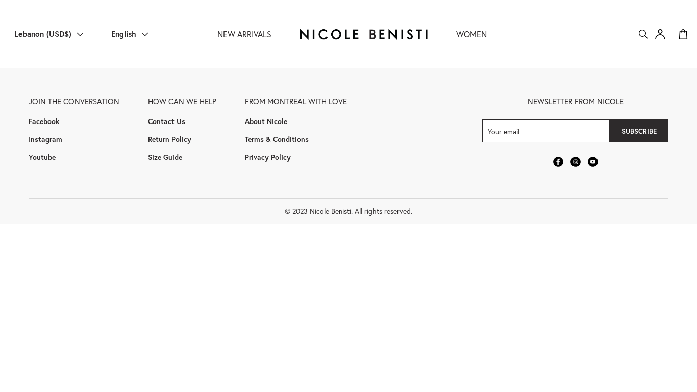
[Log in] (660, 34)
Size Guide (165, 157)
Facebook (44, 121)
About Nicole (266, 121)
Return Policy (169, 139)
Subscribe (639, 131)
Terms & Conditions (277, 139)
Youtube (42, 157)
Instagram (45, 139)
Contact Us (166, 121)
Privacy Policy (268, 157)
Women (471, 34)
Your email (503, 131)
